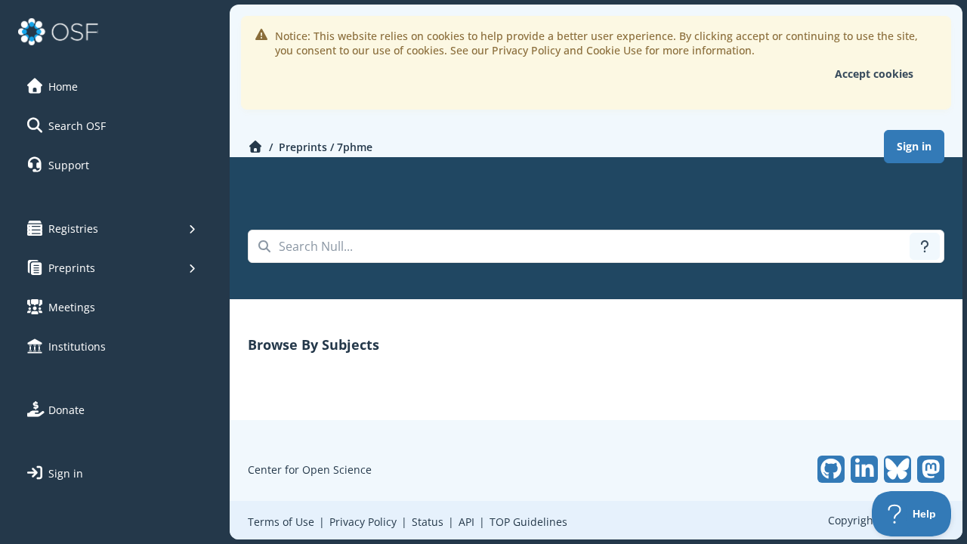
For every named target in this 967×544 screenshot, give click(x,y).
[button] (112, 86)
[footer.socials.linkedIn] (864, 469)
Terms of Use (281, 522)
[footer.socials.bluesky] (897, 469)
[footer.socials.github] (831, 469)
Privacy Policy (363, 522)
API (466, 522)
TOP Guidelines (528, 522)
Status (427, 522)
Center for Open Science (310, 469)
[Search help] (925, 246)
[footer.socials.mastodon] (930, 469)
